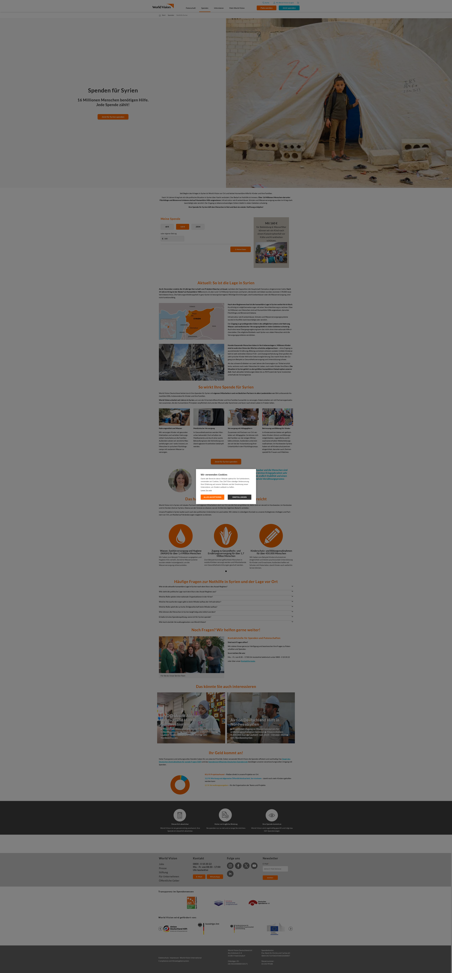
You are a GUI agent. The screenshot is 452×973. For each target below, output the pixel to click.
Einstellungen (239, 497)
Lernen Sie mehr (206, 490)
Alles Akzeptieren (212, 497)
